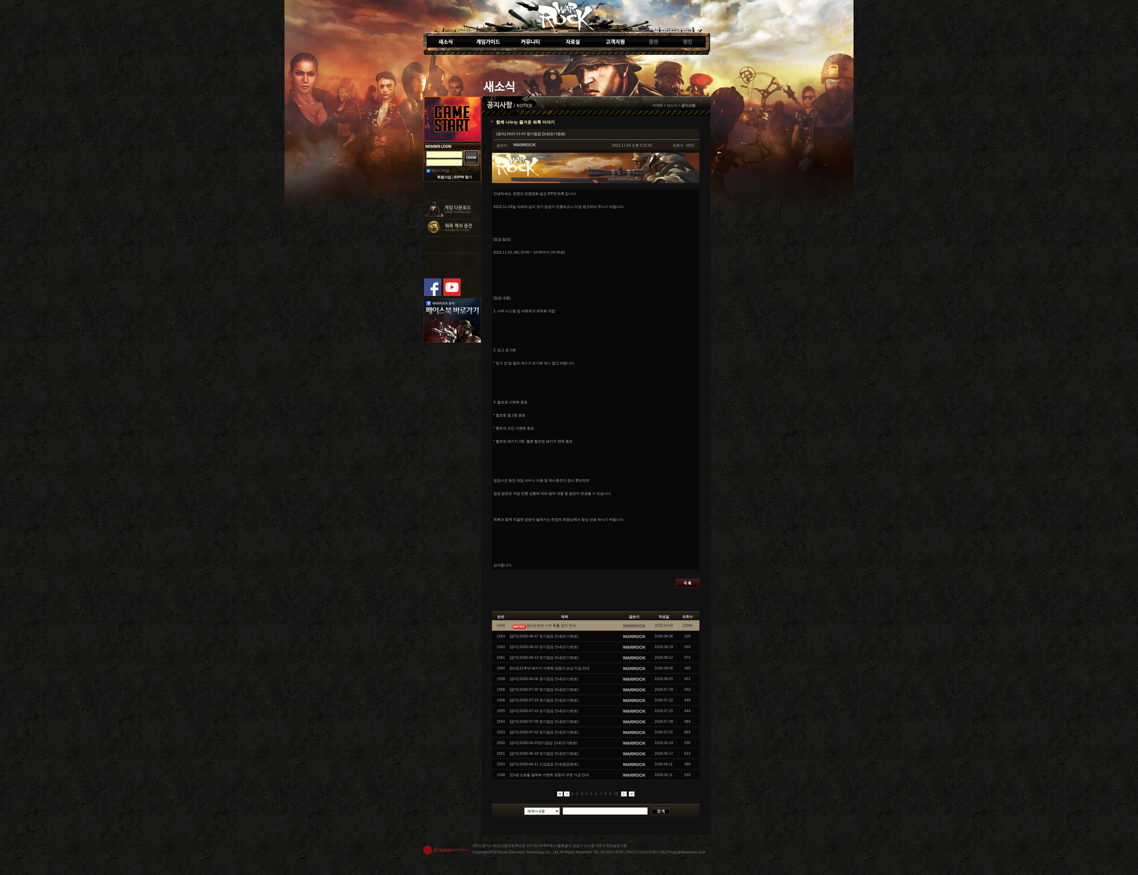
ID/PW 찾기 (463, 177)
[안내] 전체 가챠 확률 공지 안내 (551, 626)
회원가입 (444, 177)
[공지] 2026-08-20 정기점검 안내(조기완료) (544, 647)
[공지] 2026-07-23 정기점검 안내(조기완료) (544, 700)
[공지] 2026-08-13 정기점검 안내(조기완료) (544, 658)
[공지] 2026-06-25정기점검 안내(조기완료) (543, 743)
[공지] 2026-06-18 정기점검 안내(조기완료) (544, 753)
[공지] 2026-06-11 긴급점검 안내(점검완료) (544, 764)
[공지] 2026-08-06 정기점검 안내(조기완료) (544, 679)
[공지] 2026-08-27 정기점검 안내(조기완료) (544, 636)
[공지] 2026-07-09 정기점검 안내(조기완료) (544, 721)
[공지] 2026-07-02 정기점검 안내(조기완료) (544, 732)
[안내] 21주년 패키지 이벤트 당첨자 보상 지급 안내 (549, 668)
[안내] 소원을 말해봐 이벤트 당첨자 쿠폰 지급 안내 (549, 775)
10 (616, 794)
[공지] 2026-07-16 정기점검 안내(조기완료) (544, 711)
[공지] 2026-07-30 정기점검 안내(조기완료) (544, 690)
